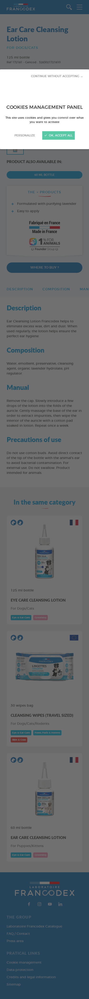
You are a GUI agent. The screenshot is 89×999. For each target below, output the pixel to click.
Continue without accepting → (57, 76)
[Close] (44, 499)
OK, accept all (60, 135)
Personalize (24, 135)
